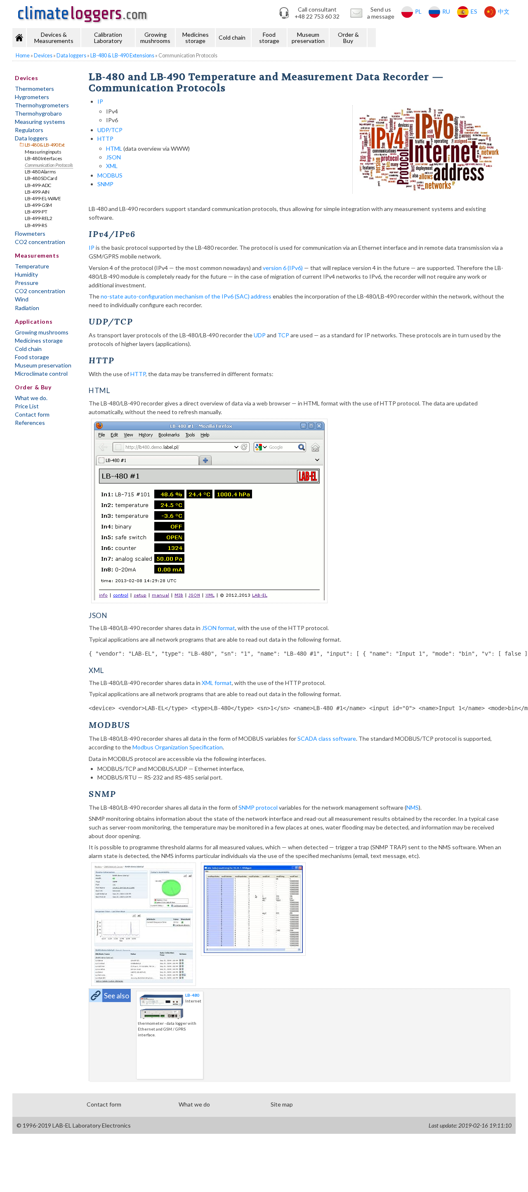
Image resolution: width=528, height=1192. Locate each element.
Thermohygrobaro (38, 113)
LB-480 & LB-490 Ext (45, 145)
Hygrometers (32, 96)
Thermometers (34, 88)
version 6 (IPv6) (283, 267)
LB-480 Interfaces (43, 158)
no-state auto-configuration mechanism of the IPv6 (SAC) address (186, 296)
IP (100, 101)
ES (474, 11)
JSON (113, 157)
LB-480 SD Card (41, 178)
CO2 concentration (40, 241)
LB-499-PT (36, 212)
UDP (260, 335)
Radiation (27, 307)
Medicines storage (195, 37)
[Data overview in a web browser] (299, 511)
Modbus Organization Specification (177, 747)
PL (418, 11)
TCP (283, 335)
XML (112, 165)
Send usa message (380, 13)
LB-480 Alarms (40, 171)
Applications (33, 321)
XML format (217, 682)
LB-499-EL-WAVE (43, 198)
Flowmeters (30, 233)
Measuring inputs (43, 152)
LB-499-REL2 (38, 218)
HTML (114, 148)
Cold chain (232, 37)
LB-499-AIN (37, 192)
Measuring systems (40, 121)
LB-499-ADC (38, 185)
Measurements (37, 255)
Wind (21, 299)
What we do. (31, 397)
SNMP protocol (258, 807)
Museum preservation (308, 37)
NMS (412, 807)
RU (446, 11)
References (30, 422)
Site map (282, 1104)
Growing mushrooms (155, 37)
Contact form (32, 414)
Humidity (26, 274)
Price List (27, 406)
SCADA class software (326, 738)
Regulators (29, 129)
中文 (503, 11)
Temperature (32, 266)
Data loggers (31, 138)
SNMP (105, 183)
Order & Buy (348, 37)
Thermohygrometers (42, 105)
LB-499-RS (36, 225)
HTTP (105, 138)
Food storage (269, 37)
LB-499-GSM (38, 205)
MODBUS (110, 175)
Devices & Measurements (53, 37)
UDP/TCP (110, 129)
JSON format (218, 627)
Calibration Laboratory (108, 37)
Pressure (26, 282)
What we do (194, 1104)
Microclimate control (41, 373)
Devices (26, 77)
